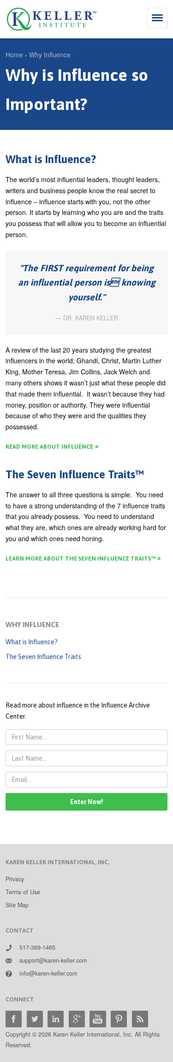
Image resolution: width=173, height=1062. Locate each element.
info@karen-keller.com (48, 973)
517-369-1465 (37, 947)
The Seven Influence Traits (43, 656)
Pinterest (119, 1019)
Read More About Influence (49, 446)
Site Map (17, 905)
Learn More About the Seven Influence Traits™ (80, 558)
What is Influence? (32, 642)
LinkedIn (56, 1019)
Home (14, 54)
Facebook (14, 1019)
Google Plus (77, 1019)
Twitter (35, 1019)
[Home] (52, 19)
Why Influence (50, 54)
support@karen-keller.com (53, 960)
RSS (140, 1019)
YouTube (97, 1019)
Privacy (15, 879)
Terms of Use (23, 892)
